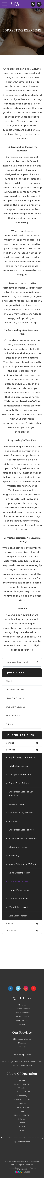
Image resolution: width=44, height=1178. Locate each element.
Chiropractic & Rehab (22, 1039)
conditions (11, 930)
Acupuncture (15, 821)
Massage (22, 1043)
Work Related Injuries (19, 907)
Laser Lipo (22, 1047)
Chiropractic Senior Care (20, 898)
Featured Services (15, 690)
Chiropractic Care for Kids (21, 830)
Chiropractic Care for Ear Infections (21, 794)
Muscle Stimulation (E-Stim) (22, 864)
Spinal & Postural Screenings (23, 838)
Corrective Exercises (18, 881)
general (10, 743)
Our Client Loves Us (15, 707)
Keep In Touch (13, 715)
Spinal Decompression (19, 873)
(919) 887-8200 (25, 1065)
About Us (10, 681)
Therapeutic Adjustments (21, 774)
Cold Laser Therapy (18, 916)
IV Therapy (14, 855)
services (10, 750)
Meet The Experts (15, 698)
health (9, 924)
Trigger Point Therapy (19, 890)
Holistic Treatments (18, 766)
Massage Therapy (17, 804)
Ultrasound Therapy (18, 847)
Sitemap (32, 1168)
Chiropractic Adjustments (21, 812)
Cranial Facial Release (19, 783)
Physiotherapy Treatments (22, 757)
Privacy (9, 724)
